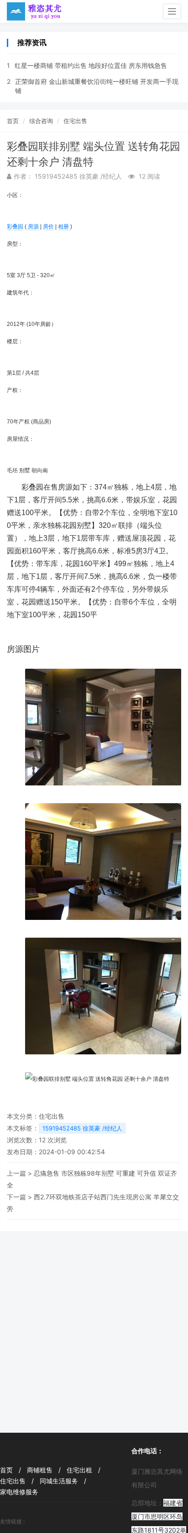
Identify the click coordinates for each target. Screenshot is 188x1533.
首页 (13, 120)
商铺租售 (44, 1470)
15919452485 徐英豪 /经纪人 (82, 1128)
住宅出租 (83, 1470)
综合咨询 (41, 120)
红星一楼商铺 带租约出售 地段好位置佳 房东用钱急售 (91, 65)
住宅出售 (75, 120)
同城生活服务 (63, 1481)
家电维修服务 (19, 1492)
